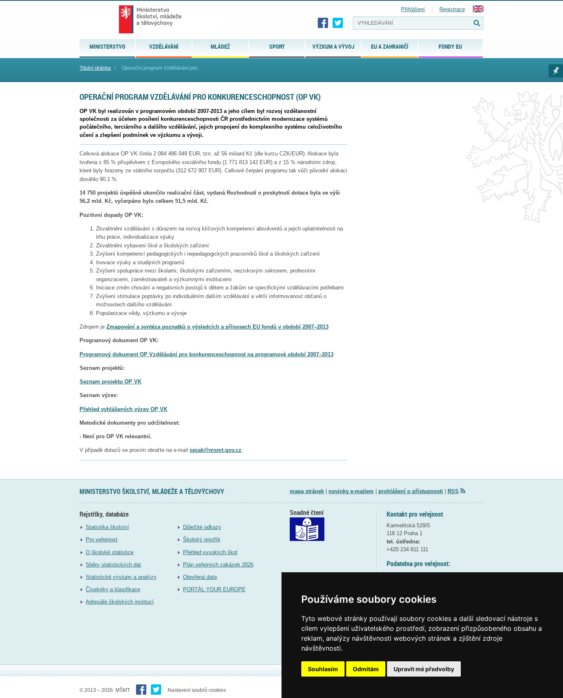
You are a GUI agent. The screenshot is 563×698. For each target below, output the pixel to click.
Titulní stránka (95, 68)
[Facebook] (323, 23)
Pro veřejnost (101, 539)
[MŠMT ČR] (150, 19)
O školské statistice (110, 552)
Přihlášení (413, 9)
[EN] (478, 10)
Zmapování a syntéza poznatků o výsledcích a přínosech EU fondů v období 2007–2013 (217, 327)
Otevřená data (200, 577)
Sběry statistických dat (113, 565)
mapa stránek (307, 491)
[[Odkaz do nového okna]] (307, 539)
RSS (453, 491)
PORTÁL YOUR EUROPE (214, 589)
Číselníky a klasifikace (113, 589)
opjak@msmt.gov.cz (216, 450)
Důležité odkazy (202, 527)
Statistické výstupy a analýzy (121, 577)
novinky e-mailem (351, 491)
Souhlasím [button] (323, 668)
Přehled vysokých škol (210, 552)
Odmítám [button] (366, 668)
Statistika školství (107, 527)
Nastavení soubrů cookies (197, 690)
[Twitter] (338, 23)
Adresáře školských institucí (120, 602)
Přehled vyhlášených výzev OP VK (123, 409)
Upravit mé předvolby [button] (424, 668)
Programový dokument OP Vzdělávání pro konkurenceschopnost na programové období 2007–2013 (206, 354)
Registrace (452, 9)
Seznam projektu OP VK (110, 381)
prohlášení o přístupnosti (410, 491)
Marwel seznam (556, 71)
